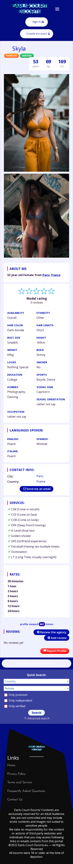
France (56, 275)
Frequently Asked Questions (26, 791)
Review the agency (53, 632)
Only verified (16, 706)
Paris (46, 275)
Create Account (36, 33)
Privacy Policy (16, 774)
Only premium (17, 695)
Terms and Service (19, 782)
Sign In (36, 22)
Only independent (20, 700)
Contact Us (15, 799)
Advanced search (38, 718)
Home (11, 765)
